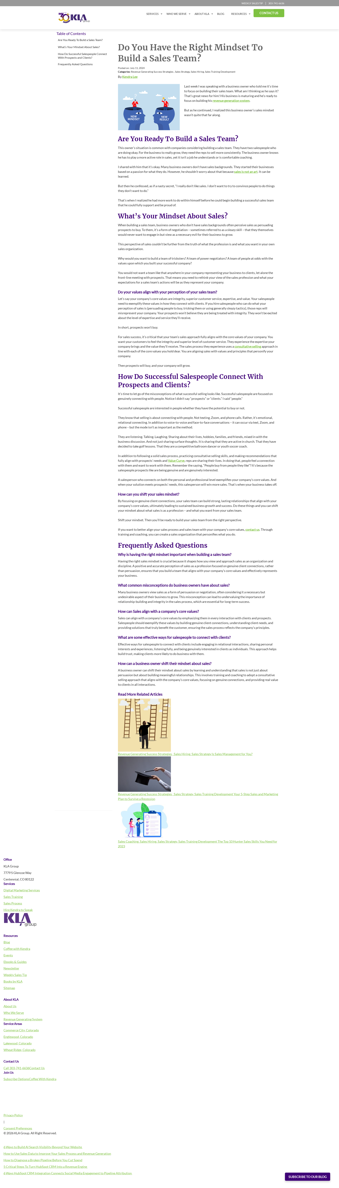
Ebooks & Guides (15, 962)
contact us (252, 529)
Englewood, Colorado (18, 1037)
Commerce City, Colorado (21, 1030)
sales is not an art (246, 172)
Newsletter (11, 968)
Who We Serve (14, 1013)
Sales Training (13, 897)
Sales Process (13, 903)
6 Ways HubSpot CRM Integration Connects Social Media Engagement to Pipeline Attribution (68, 1173)
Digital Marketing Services (22, 890)
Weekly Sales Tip (252, 3)
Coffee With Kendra (42, 1079)
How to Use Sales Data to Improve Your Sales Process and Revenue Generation (57, 1153)
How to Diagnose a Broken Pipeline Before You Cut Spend (43, 1160)
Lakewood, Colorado (18, 1043)
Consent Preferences (18, 1128)
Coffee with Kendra (17, 949)
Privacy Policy (13, 1115)
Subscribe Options (16, 1079)
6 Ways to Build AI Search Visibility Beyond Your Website (43, 1147)
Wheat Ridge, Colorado (19, 1050)
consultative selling (247, 346)
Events (8, 955)
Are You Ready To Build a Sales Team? (80, 40)
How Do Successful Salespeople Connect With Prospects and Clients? (82, 55)
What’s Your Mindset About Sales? (79, 47)
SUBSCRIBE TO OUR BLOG (308, 1177)
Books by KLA (13, 981)
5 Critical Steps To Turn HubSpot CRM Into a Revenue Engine (46, 1167)
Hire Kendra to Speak (18, 910)
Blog (7, 942)
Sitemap (9, 988)
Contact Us (37, 1068)
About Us (10, 1006)
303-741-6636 (276, 3)
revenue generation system (231, 101)
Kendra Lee (130, 77)
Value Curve (176, 461)
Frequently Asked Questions (75, 64)
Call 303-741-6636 (16, 1068)
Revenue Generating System (23, 1019)
